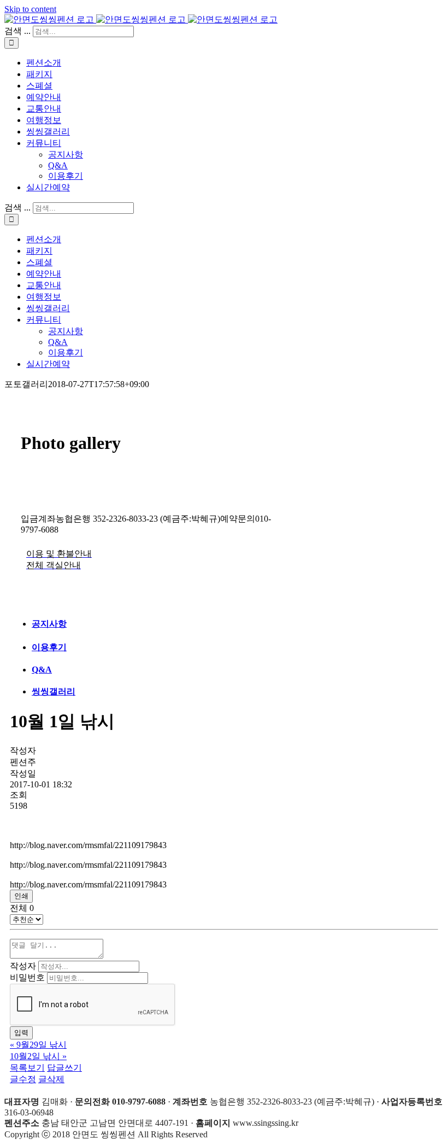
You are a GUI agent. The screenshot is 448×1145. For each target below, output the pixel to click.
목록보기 (27, 1067)
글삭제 (51, 1079)
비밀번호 (27, 977)
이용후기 (49, 647)
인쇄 (21, 896)
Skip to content (30, 9)
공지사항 (49, 623)
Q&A (42, 669)
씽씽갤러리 (53, 691)
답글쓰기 (64, 1067)
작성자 (23, 966)
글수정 (23, 1079)
